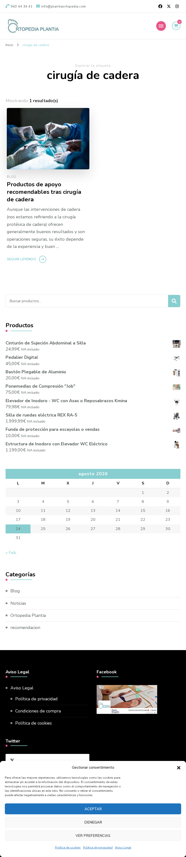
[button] (178, 767)
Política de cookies (68, 847)
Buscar (174, 301)
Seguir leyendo (21, 259)
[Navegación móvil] (161, 26)
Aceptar (93, 809)
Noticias (18, 603)
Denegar (93, 822)
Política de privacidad (98, 847)
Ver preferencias (93, 835)
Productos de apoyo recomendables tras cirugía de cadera (44, 192)
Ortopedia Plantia (28, 615)
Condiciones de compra (38, 711)
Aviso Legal (123, 847)
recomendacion (25, 627)
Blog (11, 177)
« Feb (11, 552)
